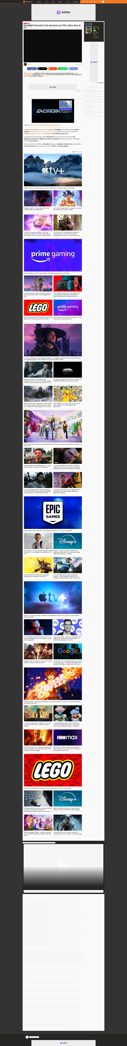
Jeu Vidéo (39, 1)
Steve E (31, 64)
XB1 (98, 28)
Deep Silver (31, 73)
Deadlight (43, 74)
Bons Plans (75, 1)
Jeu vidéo (25, 23)
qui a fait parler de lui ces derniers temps (41, 131)
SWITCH (90, 1)
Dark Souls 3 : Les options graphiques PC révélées (44, 125)
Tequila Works (95, 37)
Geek (53, 1)
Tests (67, 1)
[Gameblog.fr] (28, 1)
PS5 (84, 1)
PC (81, 1)
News (29, 23)
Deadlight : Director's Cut (96, 26)
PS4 (94, 28)
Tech (46, 1)
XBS (87, 1)
